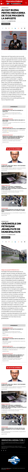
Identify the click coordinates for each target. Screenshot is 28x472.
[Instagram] (3, 450)
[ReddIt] (18, 28)
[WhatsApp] (12, 28)
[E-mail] (21, 28)
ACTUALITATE (4, 164)
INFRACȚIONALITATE (5, 185)
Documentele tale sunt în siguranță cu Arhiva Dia (12, 111)
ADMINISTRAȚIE (4, 7)
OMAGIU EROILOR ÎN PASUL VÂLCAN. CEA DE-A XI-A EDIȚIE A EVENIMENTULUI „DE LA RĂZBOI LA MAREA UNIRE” (13, 210)
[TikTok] (5, 450)
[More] (24, 28)
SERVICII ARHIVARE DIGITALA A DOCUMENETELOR (13, 128)
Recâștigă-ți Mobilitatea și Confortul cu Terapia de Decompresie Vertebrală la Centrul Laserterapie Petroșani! (13, 137)
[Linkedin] (15, 28)
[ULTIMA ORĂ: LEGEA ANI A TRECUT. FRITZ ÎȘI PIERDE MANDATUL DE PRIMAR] (14, 157)
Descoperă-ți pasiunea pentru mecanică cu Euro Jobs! (13, 121)
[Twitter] (5, 28)
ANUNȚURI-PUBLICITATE (7, 109)
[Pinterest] (9, 28)
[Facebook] (2, 28)
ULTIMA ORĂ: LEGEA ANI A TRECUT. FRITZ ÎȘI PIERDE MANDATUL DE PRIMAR (13, 166)
